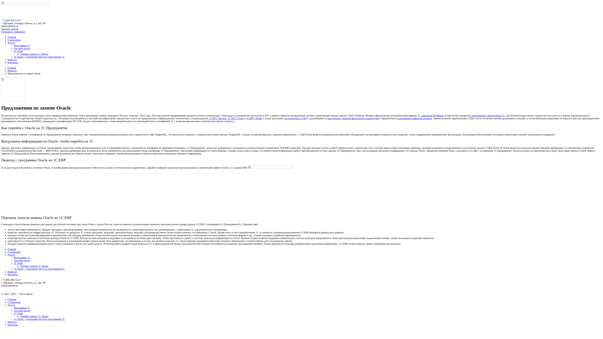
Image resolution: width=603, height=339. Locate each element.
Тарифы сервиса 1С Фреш (34, 54)
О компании (14, 40)
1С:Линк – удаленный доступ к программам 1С (39, 57)
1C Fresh (18, 51)
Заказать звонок (9, 29)
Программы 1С (22, 45)
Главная (12, 37)
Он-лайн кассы (22, 48)
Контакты (13, 62)
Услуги (11, 42)
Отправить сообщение (13, 31)
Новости (12, 59)
